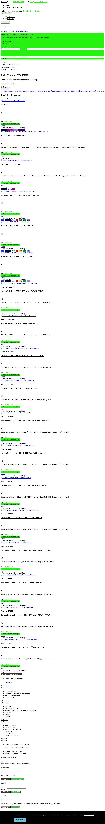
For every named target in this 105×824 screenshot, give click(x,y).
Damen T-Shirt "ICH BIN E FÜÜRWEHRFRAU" (19, 388)
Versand (8, 706)
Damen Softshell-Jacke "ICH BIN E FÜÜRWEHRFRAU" (23, 647)
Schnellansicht (19, 101)
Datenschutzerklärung (13, 691)
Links (7, 714)
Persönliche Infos (11, 725)
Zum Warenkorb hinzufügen (10, 123)
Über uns (8, 712)
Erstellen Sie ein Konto (13, 7)
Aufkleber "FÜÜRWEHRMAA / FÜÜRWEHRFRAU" (20, 195)
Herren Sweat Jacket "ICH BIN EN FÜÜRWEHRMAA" (22, 453)
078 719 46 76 (18, 2)
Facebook (8, 682)
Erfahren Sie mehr (89, 815)
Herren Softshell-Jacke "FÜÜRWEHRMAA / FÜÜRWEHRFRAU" (26, 550)
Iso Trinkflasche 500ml (10, 164)
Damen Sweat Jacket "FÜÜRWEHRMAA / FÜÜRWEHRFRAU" (25, 485)
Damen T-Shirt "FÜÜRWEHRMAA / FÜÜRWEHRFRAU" (22, 356)
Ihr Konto (4, 720)
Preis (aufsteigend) (59, 91)
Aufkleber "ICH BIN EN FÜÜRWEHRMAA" (17, 257)
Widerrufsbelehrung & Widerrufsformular (20, 710)
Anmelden (8, 5)
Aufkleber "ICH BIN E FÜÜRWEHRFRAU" (17, 226)
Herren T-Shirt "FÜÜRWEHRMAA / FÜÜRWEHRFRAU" (22, 291)
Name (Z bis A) (46, 91)
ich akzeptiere (20, 820)
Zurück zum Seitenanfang (11, 674)
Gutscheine (9, 733)
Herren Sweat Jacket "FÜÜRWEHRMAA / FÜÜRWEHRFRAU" (25, 421)
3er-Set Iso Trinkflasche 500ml (14, 136)
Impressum (9, 697)
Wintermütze (6, 105)
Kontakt (4, 2)
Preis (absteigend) (74, 91)
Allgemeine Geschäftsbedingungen (18, 693)
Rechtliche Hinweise (12, 695)
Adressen (8, 731)
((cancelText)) (6, 779)
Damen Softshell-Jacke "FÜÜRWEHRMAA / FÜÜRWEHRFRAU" (26, 615)
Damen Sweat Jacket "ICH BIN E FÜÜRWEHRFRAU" (21, 518)
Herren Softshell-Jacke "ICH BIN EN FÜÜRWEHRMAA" (23, 583)
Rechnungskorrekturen (13, 729)
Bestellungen (10, 727)
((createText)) (16, 791)
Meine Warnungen (11, 735)
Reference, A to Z (87, 91)
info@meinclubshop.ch (38, 2)
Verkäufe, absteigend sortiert (12, 91)
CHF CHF (8, 26)
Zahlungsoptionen (12, 708)
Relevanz (5, 89)
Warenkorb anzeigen (9, 47)
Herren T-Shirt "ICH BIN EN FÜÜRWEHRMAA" (19, 323)
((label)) (4, 789)
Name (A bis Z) (35, 91)
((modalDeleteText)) (17, 779)
